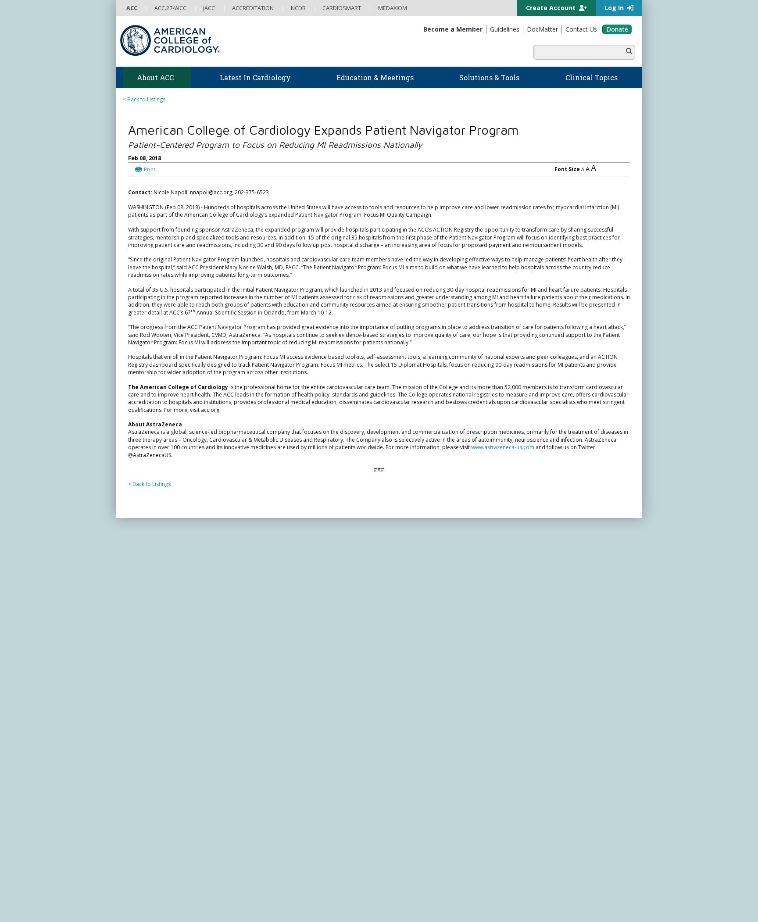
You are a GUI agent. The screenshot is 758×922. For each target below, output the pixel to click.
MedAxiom (533, 746)
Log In (615, 8)
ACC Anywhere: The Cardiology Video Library (311, 732)
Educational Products (410, 715)
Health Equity (142, 689)
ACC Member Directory (155, 807)
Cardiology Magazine (281, 673)
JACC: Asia (396, 799)
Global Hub (140, 799)
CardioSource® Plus (280, 748)
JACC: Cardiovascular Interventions (427, 832)
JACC (390, 782)
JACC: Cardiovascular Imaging (421, 824)
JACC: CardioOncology (412, 816)
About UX (392, 910)
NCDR (523, 695)
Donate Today (155, 826)
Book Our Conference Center (162, 732)
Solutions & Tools (413, 653)
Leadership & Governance (158, 664)
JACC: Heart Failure (407, 858)
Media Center (143, 910)
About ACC (197, 632)
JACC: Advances (403, 790)
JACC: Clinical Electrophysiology (423, 849)
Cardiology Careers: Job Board (422, 681)
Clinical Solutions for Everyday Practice (431, 698)
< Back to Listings (144, 99)
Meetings (266, 790)
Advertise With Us (187, 910)
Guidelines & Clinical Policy (288, 681)
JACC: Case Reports (408, 841)
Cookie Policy (302, 918)
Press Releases (234, 632)
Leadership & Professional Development (305, 765)
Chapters (137, 790)
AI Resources (400, 732)
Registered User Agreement (199, 918)
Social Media (359, 910)
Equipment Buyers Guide (415, 723)
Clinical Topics (409, 754)
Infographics (399, 707)
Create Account (551, 8)
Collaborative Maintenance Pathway (299, 774)
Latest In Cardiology (290, 653)
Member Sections (147, 782)
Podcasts (266, 689)
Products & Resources (282, 723)
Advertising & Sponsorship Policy (255, 910)
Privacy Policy (143, 918)
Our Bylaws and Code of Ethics (164, 715)
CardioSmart (536, 729)
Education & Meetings (293, 704)
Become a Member (150, 757)
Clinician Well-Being (408, 664)
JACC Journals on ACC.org (429, 771)
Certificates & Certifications (289, 757)
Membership (148, 746)
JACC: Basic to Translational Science (428, 807)
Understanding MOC (280, 782)
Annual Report (572, 910)
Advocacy (138, 681)
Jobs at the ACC (145, 707)
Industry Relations (148, 723)
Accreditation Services (555, 712)
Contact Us (533, 763)
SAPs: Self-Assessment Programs (295, 740)
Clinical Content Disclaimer (442, 910)
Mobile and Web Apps (412, 740)
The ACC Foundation (151, 673)
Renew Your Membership (157, 765)
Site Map (334, 918)
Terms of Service (259, 918)
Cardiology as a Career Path (419, 673)
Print (193, 179)
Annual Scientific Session (285, 799)
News (262, 664)
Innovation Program (151, 698)
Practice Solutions (406, 689)
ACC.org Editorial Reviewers (514, 910)
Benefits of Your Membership (162, 774)
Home (170, 632)
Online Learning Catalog (285, 715)
